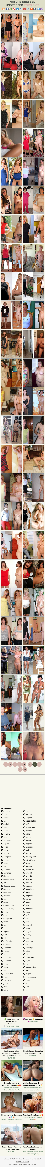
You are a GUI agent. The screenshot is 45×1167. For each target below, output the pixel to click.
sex (26, 918)
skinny (28, 935)
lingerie (28, 818)
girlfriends (7, 941)
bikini (5, 847)
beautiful (6, 834)
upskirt (28, 971)
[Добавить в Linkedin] (17, 9)
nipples (28, 844)
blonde (6, 853)
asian (5, 818)
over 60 (28, 879)
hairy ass (7, 958)
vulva (27, 980)
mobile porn (30, 827)
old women (30, 860)
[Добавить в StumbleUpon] (31, 9)
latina (5, 990)
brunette (6, 870)
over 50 (28, 876)
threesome (29, 958)
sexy (27, 922)
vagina (28, 974)
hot (4, 971)
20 (30, 764)
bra (4, 866)
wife (27, 987)
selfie (27, 915)
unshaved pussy (32, 967)
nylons (28, 853)
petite (27, 892)
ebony (6, 912)
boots (5, 863)
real (27, 905)
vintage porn (30, 977)
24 (25, 769)
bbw (5, 827)
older (27, 863)
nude (27, 850)
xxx (26, 990)
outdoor (28, 866)
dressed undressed (11, 905)
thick (27, 954)
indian (6, 977)
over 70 (28, 883)
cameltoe (7, 873)
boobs (6, 860)
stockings (29, 948)
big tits (6, 844)
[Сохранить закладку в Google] (10, 9)
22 (39, 764)
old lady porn (30, 857)
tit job (27, 961)
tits (26, 964)
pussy (27, 902)
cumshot (6, 896)
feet (4, 928)
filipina (6, 931)
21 (35, 764)
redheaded (29, 909)
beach (6, 831)
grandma (7, 948)
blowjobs (7, 857)
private (28, 899)
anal (5, 814)
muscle (28, 837)
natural (28, 840)
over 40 (28, 873)
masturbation (30, 821)
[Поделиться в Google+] (14, 9)
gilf (4, 938)
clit (4, 883)
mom (27, 834)
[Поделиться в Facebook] (7, 9)
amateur (6, 811)
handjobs (7, 961)
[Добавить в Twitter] (38, 9)
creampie (7, 892)
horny (5, 967)
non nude (29, 847)
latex (5, 987)
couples (6, 889)
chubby (6, 876)
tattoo (27, 951)
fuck (5, 935)
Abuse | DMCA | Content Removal (16, 1159)
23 (20, 769)
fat (4, 925)
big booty (7, 840)
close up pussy (9, 886)
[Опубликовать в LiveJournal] (21, 9)
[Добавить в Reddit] (28, 9)
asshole (6, 824)
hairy (5, 954)
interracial (7, 980)
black (5, 850)
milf (26, 824)
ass (4, 821)
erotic (5, 915)
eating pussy (8, 909)
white (27, 984)
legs (27, 811)
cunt (5, 899)
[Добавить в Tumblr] (34, 9)
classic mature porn (11, 879)
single (28, 931)
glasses (6, 944)
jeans (5, 984)
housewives (8, 974)
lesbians (29, 814)
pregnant (29, 896)
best (5, 837)
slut (26, 938)
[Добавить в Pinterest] (24, 9)
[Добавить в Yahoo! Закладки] (41, 9)
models (28, 831)
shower (28, 928)
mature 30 (29, 870)
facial (5, 922)
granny (6, 951)
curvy (5, 902)
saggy (28, 912)
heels (5, 964)
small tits (29, 941)
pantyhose (29, 889)
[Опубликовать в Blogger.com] (3, 9)
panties (28, 886)
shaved (28, 925)
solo (27, 944)
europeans (7, 918)
